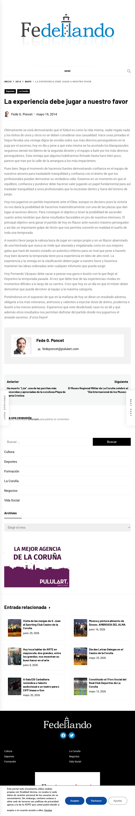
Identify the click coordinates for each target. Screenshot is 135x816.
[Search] (129, 71)
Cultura (9, 452)
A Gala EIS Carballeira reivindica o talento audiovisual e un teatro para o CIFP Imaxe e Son (41, 685)
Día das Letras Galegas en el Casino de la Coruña (106, 651)
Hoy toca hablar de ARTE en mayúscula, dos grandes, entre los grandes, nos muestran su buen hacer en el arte (42, 655)
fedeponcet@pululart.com (60, 349)
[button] (67, 71)
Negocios (10, 490)
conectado (33, 419)
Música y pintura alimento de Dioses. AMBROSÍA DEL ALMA (107, 622)
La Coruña (23, 91)
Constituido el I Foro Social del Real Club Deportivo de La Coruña (107, 683)
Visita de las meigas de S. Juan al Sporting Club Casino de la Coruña (42, 624)
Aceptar (74, 800)
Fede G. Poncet (22, 114)
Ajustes (48, 810)
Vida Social (12, 500)
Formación (11, 471)
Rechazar (96, 800)
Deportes (10, 91)
